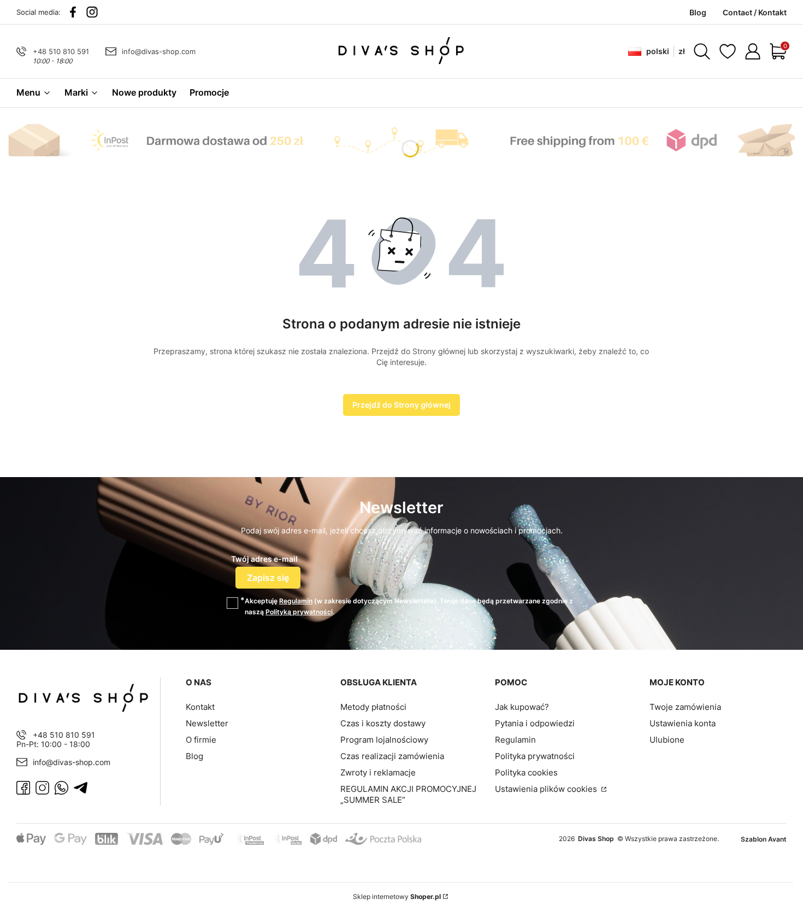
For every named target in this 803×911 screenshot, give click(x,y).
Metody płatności (373, 707)
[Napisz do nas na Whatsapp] (61, 788)
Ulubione (667, 739)
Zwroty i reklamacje (378, 772)
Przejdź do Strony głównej (401, 404)
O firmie (201, 739)
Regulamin (295, 601)
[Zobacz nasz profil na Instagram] (92, 12)
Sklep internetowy (397, 896)
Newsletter (207, 723)
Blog (194, 756)
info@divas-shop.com (159, 51)
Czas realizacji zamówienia (392, 756)
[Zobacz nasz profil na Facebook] (73, 12)
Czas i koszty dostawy (383, 723)
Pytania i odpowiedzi (535, 723)
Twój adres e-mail (264, 558)
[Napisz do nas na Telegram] (80, 788)
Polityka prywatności (535, 756)
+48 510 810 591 (61, 51)
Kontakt (200, 707)
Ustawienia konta (683, 723)
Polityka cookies (526, 772)
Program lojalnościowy (384, 739)
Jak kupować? (522, 707)
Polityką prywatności (299, 612)
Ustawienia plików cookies (547, 789)
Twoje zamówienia (685, 707)
